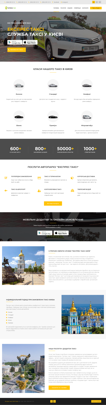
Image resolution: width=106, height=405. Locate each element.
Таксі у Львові (96, 401)
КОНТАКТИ (85, 8)
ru (96, 2)
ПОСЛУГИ (63, 8)
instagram (65, 2)
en (100, 2)
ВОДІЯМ (70, 8)
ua (93, 2)
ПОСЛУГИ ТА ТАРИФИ (59, 387)
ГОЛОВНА (56, 8)
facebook (56, 2)
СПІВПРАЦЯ (77, 8)
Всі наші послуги (53, 203)
